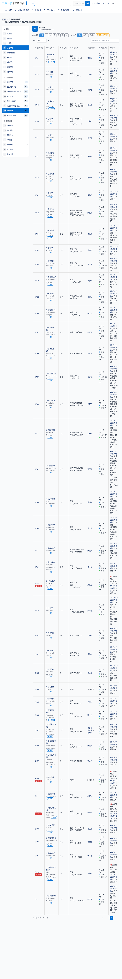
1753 (37, 264)
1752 (37, 250)
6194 (37, 842)
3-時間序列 (50, 400)
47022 (114, 169)
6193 (37, 829)
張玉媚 (89, 469)
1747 (37, 156)
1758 (37, 353)
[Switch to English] (108, 3)
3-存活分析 (50, 825)
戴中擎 (89, 138)
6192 (37, 811)
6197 (36, 899)
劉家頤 (89, 332)
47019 (114, 258)
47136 (114, 724)
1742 (37, 74)
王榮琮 (89, 121)
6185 (37, 702)
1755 (37, 297)
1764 (37, 528)
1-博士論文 (50, 777)
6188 (37, 746)
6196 (37, 872)
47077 (114, 742)
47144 (114, 324)
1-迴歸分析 (50, 153)
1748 (37, 178)
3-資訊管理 (50, 525)
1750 (37, 213)
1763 (37, 502)
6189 (37, 761)
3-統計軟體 (50, 562)
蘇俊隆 (89, 58)
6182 (37, 654)
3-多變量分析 (51, 896)
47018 (114, 814)
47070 (114, 757)
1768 (37, 583)
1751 (37, 234)
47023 (114, 366)
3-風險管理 (50, 499)
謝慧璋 (89, 733)
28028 (114, 52)
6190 (37, 778)
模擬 (52, 62)
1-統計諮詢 (50, 669)
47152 (114, 792)
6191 (36, 796)
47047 (114, 420)
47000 (115, 68)
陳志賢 (89, 105)
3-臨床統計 (50, 466)
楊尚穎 (89, 502)
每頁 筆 (41, 40)
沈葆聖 (89, 156)
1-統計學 (49, 72)
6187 (37, 730)
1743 (37, 90)
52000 (115, 86)
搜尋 (87, 3)
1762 (37, 469)
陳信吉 (89, 195)
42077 (114, 492)
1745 (37, 121)
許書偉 (89, 250)
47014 (114, 148)
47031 (114, 275)
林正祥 (89, 761)
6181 (37, 635)
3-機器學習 (50, 581)
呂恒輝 (89, 74)
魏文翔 (89, 213)
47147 (114, 699)
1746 (37, 138)
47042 (114, 392)
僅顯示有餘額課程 (102, 35)
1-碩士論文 (50, 687)
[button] (49, 10)
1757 (37, 332)
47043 (115, 666)
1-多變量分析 (51, 277)
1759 (37, 377)
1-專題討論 (50, 633)
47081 (114, 875)
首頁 (4, 19)
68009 (114, 781)
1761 (36, 434)
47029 (114, 543)
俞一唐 (89, 264)
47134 (114, 711)
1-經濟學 (49, 87)
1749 (37, 195)
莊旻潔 (89, 730)
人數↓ (85, 35)
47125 (114, 451)
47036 (114, 628)
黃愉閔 (89, 551)
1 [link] (111, 918)
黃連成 (89, 297)
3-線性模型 (50, 548)
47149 (114, 586)
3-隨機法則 (50, 794)
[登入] (103, 3)
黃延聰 (89, 728)
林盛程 (89, 528)
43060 (115, 192)
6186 (37, 715)
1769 (37, 611)
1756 (37, 313)
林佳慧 (89, 90)
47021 (114, 563)
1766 (37, 551)
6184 (37, 689)
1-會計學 (49, 193)
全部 (41, 35)
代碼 (79, 35)
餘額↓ (92, 35)
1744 (37, 105)
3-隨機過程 (50, 430)
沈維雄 (89, 654)
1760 (37, 404)
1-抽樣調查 (50, 174)
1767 (36, 567)
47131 (114, 686)
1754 (37, 281)
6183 (37, 673)
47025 (114, 825)
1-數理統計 (50, 261)
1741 (36, 58)
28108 (114, 517)
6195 (37, 856)
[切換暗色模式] (117, 3)
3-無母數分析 (51, 373)
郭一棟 (89, 715)
